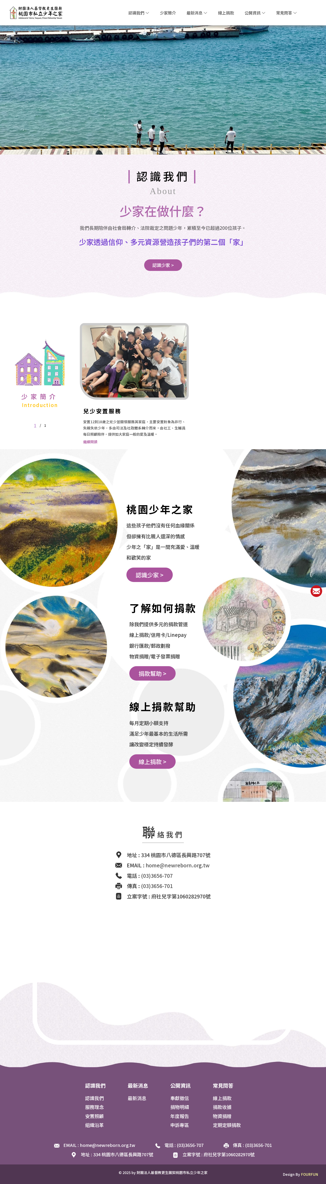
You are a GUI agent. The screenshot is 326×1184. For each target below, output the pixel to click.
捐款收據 (222, 1107)
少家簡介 (168, 13)
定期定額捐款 (227, 1125)
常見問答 (284, 13)
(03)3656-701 (157, 886)
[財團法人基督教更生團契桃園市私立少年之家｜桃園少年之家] (36, 12)
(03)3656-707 (157, 875)
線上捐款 (226, 13)
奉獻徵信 (179, 1098)
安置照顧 (94, 1116)
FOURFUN (309, 1174)
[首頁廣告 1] (163, 89)
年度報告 (179, 1116)
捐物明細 (179, 1107)
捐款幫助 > (152, 673)
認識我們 (136, 13)
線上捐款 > (152, 761)
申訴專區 (179, 1125)
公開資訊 (253, 13)
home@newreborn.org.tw (178, 865)
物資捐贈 (222, 1116)
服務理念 (94, 1107)
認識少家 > (163, 265)
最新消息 (195, 13)
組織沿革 (94, 1125)
